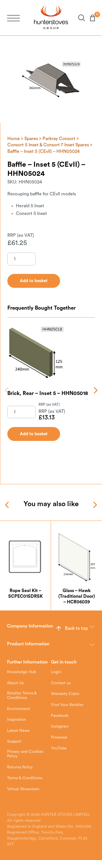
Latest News (18, 731)
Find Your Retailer (67, 705)
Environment (18, 709)
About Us (15, 683)
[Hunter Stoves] (51, 17)
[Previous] (7, 390)
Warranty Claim (65, 694)
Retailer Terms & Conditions (22, 695)
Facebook (59, 716)
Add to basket (34, 434)
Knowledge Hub (21, 672)
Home (13, 138)
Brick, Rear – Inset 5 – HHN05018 (47, 393)
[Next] (95, 390)
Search (79, 17)
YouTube (59, 748)
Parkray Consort (58, 138)
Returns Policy (20, 767)
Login (56, 672)
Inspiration (16, 720)
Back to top (76, 628)
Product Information (28, 644)
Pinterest (59, 737)
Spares (31, 138)
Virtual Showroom (23, 789)
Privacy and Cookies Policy (25, 754)
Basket (90, 17)
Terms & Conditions (24, 778)
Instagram (60, 726)
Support (14, 741)
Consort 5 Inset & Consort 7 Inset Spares (48, 145)
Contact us (61, 683)
